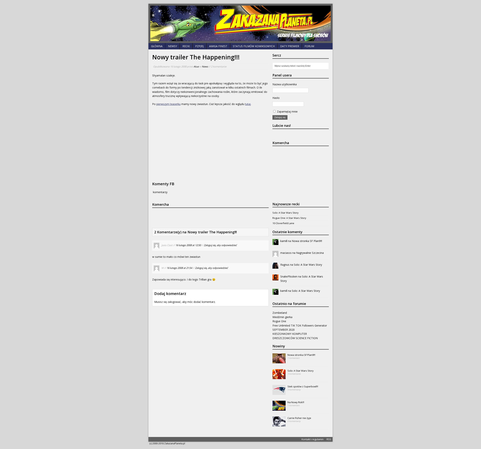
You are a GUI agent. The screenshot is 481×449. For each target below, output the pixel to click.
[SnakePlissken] (275, 278)
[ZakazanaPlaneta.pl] (240, 23)
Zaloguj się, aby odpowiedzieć (220, 245)
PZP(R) (199, 46)
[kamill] (275, 243)
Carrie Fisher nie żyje (299, 418)
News (205, 66)
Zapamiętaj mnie (287, 111)
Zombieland (279, 312)
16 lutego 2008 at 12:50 (188, 245)
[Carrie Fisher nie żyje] (279, 424)
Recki (186, 46)
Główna (157, 46)
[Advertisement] (208, 217)
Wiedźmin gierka (282, 317)
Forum (309, 46)
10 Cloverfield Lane (283, 223)
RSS (329, 439)
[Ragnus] (275, 266)
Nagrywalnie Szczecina (310, 253)
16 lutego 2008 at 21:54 (179, 268)
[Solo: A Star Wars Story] (279, 377)
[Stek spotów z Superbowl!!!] (279, 393)
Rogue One (279, 321)
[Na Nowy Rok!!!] (279, 408)
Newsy (172, 46)
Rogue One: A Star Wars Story (289, 218)
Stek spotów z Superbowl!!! (302, 386)
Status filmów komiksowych (254, 46)
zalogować (174, 302)
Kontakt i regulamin (313, 439)
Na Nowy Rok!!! (295, 402)
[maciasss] (275, 254)
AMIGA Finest (218, 46)
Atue (196, 66)
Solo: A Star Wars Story (285, 212)
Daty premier (289, 46)
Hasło (276, 98)
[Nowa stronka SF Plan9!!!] (279, 361)
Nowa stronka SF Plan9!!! (307, 241)
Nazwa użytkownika (284, 84)
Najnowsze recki (286, 204)
